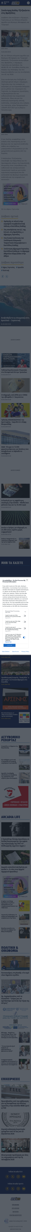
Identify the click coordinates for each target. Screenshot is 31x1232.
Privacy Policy (25, 651)
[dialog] (15, 616)
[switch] (24, 616)
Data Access (15, 651)
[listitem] (15, 611)
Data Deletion (5, 651)
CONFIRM (9, 645)
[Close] (27, 580)
